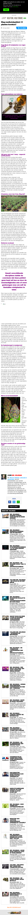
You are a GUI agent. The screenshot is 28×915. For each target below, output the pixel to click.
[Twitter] (14, 502)
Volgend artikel (13, 506)
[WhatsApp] (18, 502)
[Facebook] (9, 502)
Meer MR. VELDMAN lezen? (14, 907)
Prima (6, 9)
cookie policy (15, 6)
